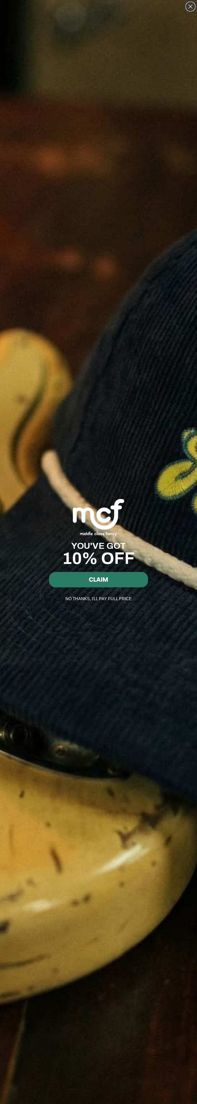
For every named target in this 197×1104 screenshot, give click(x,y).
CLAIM (98, 579)
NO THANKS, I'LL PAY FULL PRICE (98, 599)
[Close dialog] (190, 6)
